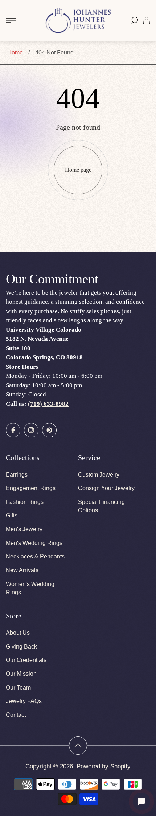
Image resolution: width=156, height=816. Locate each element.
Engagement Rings (31, 488)
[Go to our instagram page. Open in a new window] (31, 430)
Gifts (11, 515)
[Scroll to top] (78, 745)
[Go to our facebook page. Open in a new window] (13, 430)
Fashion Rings (25, 502)
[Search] (134, 20)
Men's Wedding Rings (34, 543)
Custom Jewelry (98, 475)
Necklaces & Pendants (35, 556)
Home (15, 52)
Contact (16, 715)
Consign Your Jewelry (106, 488)
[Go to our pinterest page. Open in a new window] (49, 430)
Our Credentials (26, 660)
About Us (18, 633)
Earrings (17, 475)
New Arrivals (22, 570)
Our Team (18, 687)
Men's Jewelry (24, 529)
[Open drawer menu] (11, 20)
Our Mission (21, 674)
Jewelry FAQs (24, 701)
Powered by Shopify (104, 766)
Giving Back (21, 646)
